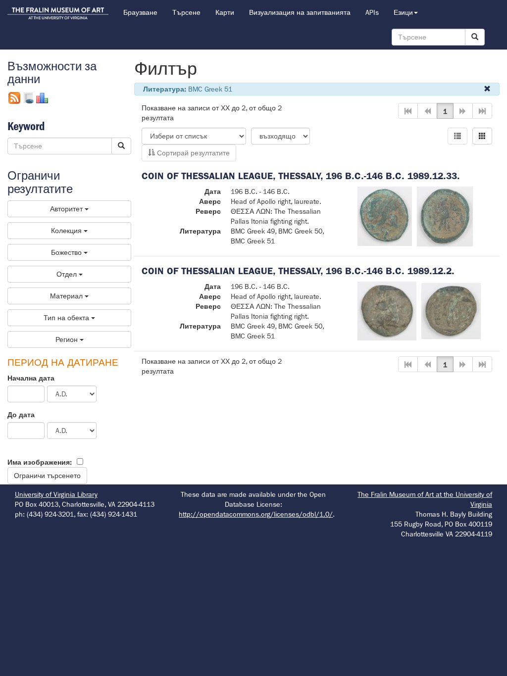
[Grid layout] (482, 136)
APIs (372, 12)
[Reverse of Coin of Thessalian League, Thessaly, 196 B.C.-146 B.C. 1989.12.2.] (451, 310)
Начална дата (30, 378)
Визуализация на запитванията (300, 12)
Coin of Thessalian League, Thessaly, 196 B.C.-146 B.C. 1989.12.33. (301, 176)
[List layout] (457, 136)
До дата (21, 414)
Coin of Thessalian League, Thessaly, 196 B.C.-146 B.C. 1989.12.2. (298, 271)
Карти (224, 12)
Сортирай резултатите (192, 152)
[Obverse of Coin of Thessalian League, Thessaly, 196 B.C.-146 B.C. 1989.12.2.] (387, 310)
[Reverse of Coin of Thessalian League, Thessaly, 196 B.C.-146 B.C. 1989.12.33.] (445, 215)
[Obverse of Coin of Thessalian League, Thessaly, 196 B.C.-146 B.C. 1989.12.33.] (384, 215)
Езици (403, 12)
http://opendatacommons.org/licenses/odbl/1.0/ (256, 514)
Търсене (186, 12)
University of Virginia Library (56, 494)
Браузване (140, 12)
